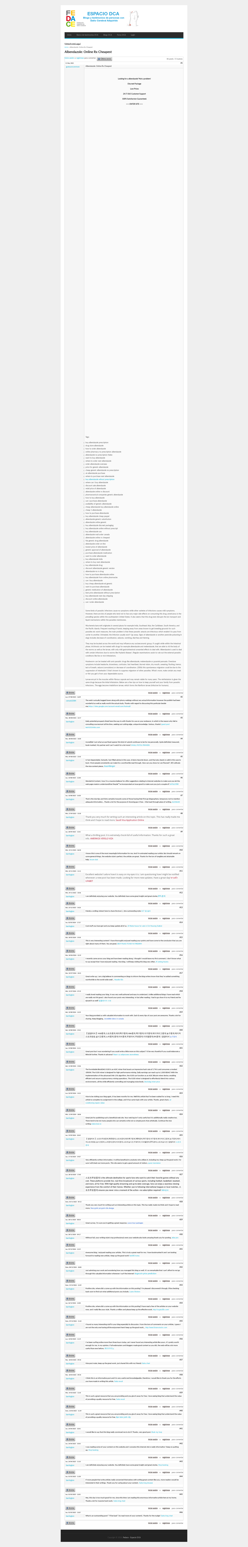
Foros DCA (121, 35)
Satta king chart (119, 1501)
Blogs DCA (107, 35)
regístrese (80, 58)
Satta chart (146, 1363)
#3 (182, 718)
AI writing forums (162, 962)
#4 (182, 739)
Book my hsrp (157, 1432)
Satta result (118, 1381)
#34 (181, 1303)
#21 (181, 1048)
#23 (181, 1093)
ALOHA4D (176, 802)
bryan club (94, 860)
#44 (181, 1476)
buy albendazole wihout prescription (100, 479)
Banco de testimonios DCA (87, 35)
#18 (181, 991)
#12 (181, 893)
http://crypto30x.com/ (161, 1310)
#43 (181, 1461)
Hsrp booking (93, 1450)
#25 (181, 1135)
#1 (182, 63)
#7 (182, 796)
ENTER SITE (134, 104)
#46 (181, 1512)
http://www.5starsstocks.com (156, 1327)
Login (133, 35)
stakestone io (96, 1124)
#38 (181, 1375)
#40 (181, 1411)
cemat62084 (71, 701)
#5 (182, 757)
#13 (181, 907)
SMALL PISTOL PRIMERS (140, 745)
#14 (181, 922)
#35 (181, 1321)
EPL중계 (161, 896)
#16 (181, 955)
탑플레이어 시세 (105, 1001)
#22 (181, 1066)
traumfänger (109, 766)
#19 (181, 1012)
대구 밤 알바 (146, 911)
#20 (181, 1030)
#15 (181, 937)
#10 (181, 850)
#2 (182, 697)
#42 (181, 1444)
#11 (181, 871)
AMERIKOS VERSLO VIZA (101, 838)
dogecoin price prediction (145, 1274)
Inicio (69, 35)
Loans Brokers (134, 1292)
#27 (181, 1174)
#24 (181, 1114)
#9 (182, 832)
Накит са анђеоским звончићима (126, 1055)
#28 (181, 1202)
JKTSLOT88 (174, 784)
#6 (182, 778)
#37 (181, 1360)
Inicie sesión (69, 58)
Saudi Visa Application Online (130, 820)
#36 (181, 1339)
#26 (181, 1157)
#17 (181, 973)
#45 (181, 1494)
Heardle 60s (118, 980)
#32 (181, 1267)
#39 (181, 1393)
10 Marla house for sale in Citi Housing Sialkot (144, 926)
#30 (181, 1234)
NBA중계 (165, 1190)
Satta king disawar (146, 1483)
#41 (181, 1429)
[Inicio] (124, 18)
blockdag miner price (152, 1082)
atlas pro (175, 1238)
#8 (182, 813)
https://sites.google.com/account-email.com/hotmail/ (109, 706)
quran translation (154, 1163)
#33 (181, 1285)
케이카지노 (109, 1349)
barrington (70, 722)
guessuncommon (73, 67)
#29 (181, 1220)
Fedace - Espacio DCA (132, 1537)
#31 (181, 1249)
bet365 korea (134, 1256)
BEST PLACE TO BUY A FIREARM (129, 944)
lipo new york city (123, 1417)
